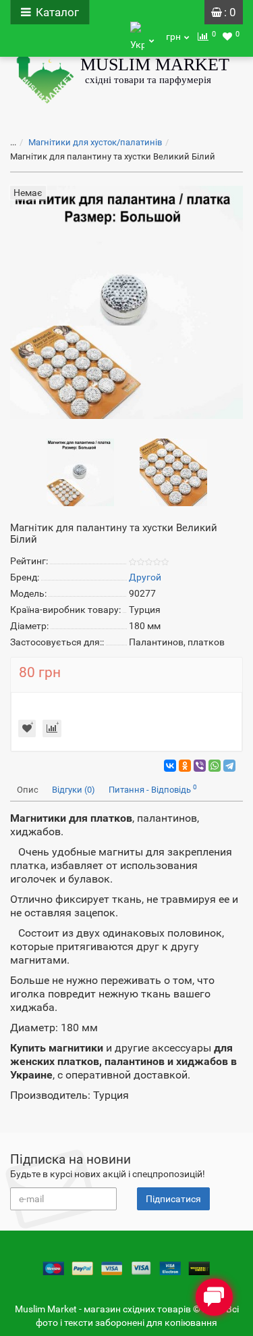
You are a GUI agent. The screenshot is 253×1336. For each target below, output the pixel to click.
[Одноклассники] (185, 766)
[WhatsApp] (214, 766)
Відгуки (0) (73, 790)
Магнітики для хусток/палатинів (95, 142)
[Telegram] (229, 766)
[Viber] (200, 766)
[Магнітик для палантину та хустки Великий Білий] (80, 471)
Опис (27, 790)
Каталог (57, 12)
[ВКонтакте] (170, 766)
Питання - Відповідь (153, 789)
